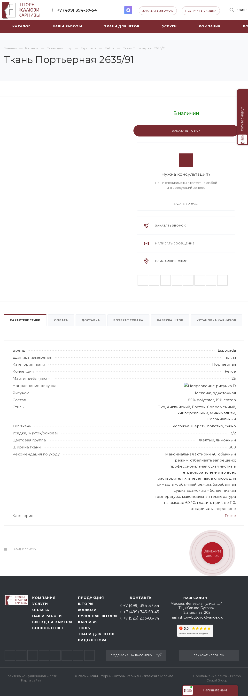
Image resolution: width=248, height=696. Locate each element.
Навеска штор (170, 320)
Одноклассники (199, 280)
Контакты (141, 598)
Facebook (154, 280)
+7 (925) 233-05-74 (141, 618)
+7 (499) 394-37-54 (77, 10)
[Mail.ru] (211, 280)
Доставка (91, 320)
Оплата (61, 320)
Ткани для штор (96, 634)
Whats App (119, 10)
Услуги (40, 604)
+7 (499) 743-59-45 (141, 612)
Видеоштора (92, 640)
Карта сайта (31, 680)
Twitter (165, 280)
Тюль (84, 628)
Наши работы (47, 616)
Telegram (110, 10)
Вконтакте (143, 280)
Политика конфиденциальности (31, 676)
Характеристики (25, 320)
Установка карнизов (216, 320)
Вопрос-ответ (48, 628)
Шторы (85, 604)
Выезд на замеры (51, 622)
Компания (43, 598)
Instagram (177, 280)
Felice (230, 515)
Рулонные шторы (96, 616)
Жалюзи (87, 610)
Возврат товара (128, 320)
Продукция (91, 598)
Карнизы (88, 622)
